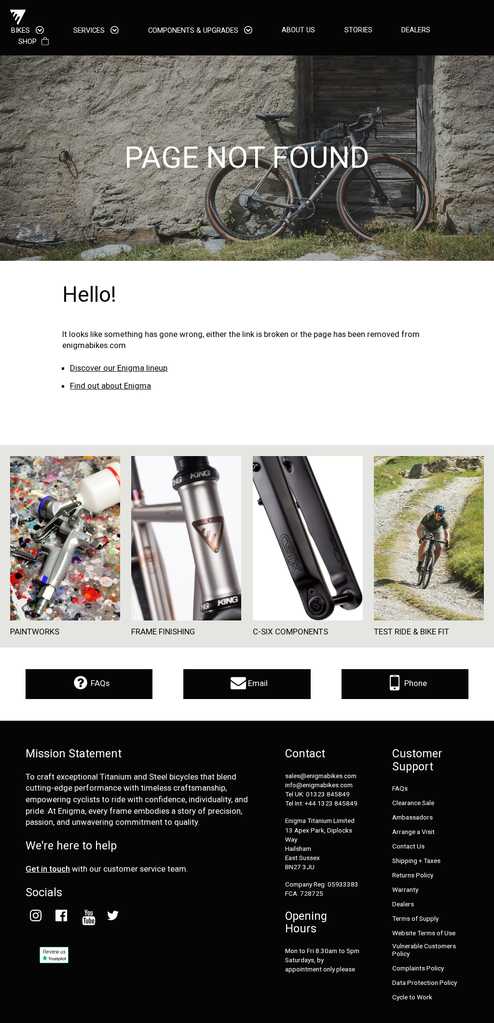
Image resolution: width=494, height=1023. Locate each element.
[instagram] (35, 917)
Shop (27, 42)
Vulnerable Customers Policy (424, 949)
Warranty (405, 889)
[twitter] (113, 917)
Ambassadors (412, 817)
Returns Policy (412, 875)
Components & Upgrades (194, 30)
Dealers (403, 904)
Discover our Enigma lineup (118, 368)
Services (90, 30)
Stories (358, 30)
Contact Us (408, 846)
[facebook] (61, 917)
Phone (414, 683)
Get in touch (48, 869)
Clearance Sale (413, 803)
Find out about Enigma (110, 385)
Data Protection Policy (424, 982)
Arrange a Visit (413, 831)
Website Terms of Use (423, 933)
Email (257, 683)
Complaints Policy (418, 968)
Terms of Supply (415, 918)
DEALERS (415, 30)
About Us (298, 30)
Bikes (21, 30)
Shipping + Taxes (416, 860)
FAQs (99, 683)
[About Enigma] (18, 17)
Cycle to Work (412, 997)
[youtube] (87, 917)
